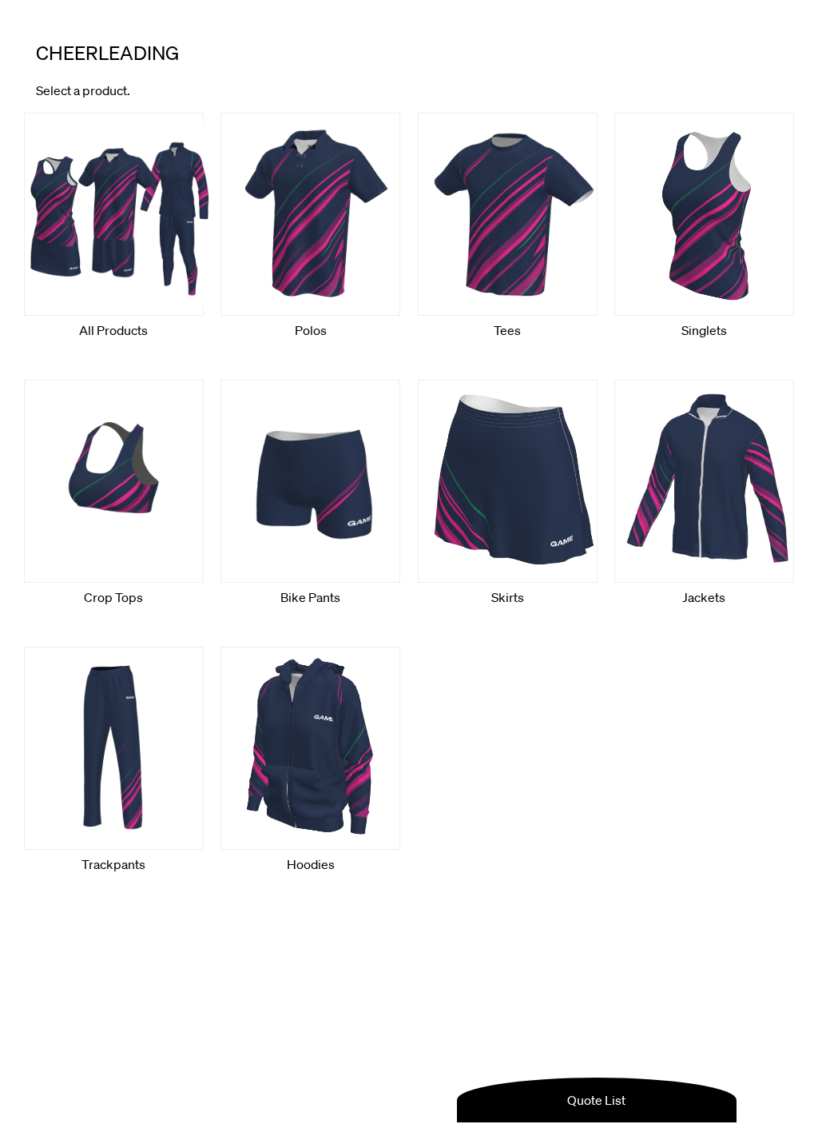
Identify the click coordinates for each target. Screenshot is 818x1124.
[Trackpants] (114, 748)
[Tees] (508, 214)
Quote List (596, 1100)
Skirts (507, 597)
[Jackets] (704, 481)
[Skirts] (508, 481)
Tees (507, 330)
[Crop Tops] (114, 481)
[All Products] (114, 214)
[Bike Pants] (310, 481)
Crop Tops (113, 597)
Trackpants (113, 864)
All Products (113, 330)
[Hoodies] (310, 748)
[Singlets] (704, 214)
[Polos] (310, 214)
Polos (311, 330)
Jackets (703, 597)
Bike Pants (310, 597)
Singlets (704, 330)
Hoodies (311, 864)
